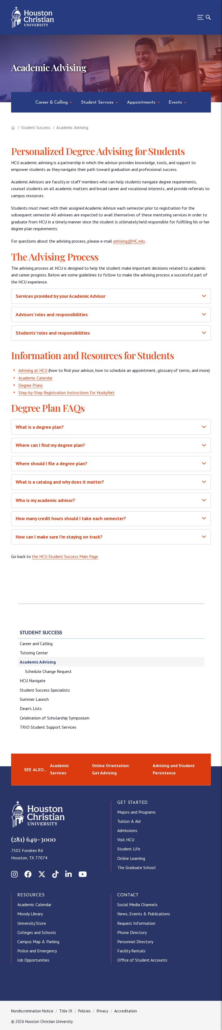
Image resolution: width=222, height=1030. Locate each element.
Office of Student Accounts (142, 960)
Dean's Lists (31, 708)
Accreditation (125, 1011)
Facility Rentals (131, 950)
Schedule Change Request (48, 671)
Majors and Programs (136, 812)
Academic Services (59, 769)
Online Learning (131, 858)
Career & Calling (51, 102)
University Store (31, 923)
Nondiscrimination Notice (32, 1011)
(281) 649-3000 (33, 839)
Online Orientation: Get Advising (111, 769)
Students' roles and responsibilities (53, 333)
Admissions (127, 830)
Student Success (35, 127)
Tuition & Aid (129, 821)
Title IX (65, 1011)
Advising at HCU (32, 370)
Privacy (102, 1011)
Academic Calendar (35, 378)
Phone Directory (132, 932)
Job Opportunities (33, 960)
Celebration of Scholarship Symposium (54, 718)
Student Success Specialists (45, 690)
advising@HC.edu (129, 241)
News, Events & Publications (143, 913)
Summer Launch (34, 699)
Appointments (141, 102)
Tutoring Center (34, 652)
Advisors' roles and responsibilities (52, 314)
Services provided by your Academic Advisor (60, 296)
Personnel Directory (135, 941)
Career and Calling (36, 643)
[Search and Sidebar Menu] (202, 17)
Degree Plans (30, 385)
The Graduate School (136, 867)
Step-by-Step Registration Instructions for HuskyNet (66, 392)
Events (175, 102)
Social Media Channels (137, 904)
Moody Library (30, 913)
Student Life (128, 848)
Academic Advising (38, 662)
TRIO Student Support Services (48, 727)
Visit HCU (125, 839)
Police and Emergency (37, 950)
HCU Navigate (32, 680)
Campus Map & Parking (38, 941)
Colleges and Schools (36, 932)
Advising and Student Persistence (174, 769)
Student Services (97, 102)
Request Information (136, 923)
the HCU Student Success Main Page (65, 556)
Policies (84, 1011)
